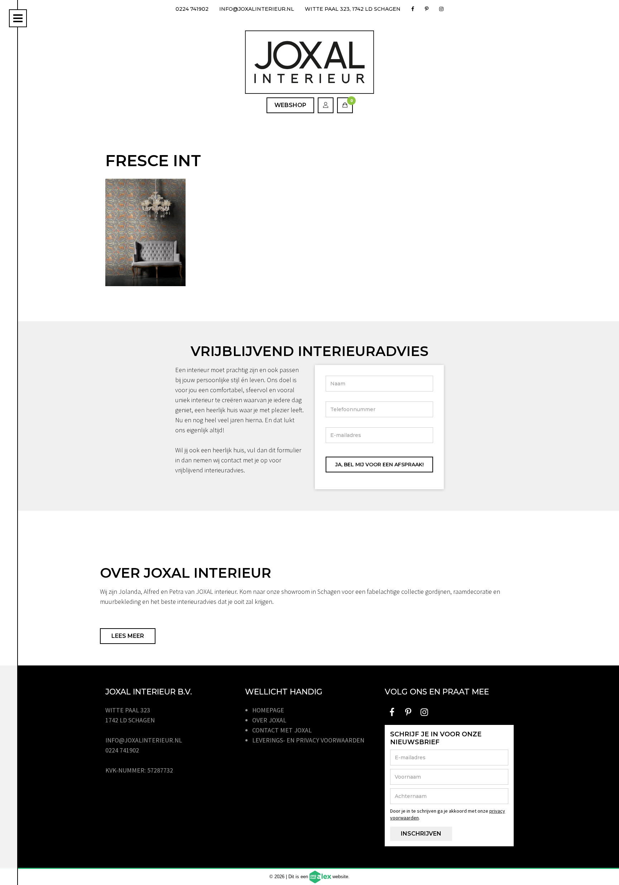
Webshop (290, 105)
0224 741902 (192, 9)
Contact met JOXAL (282, 730)
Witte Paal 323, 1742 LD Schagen (352, 9)
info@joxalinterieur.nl (256, 9)
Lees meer (127, 636)
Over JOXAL (269, 720)
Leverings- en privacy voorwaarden (308, 740)
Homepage (268, 710)
